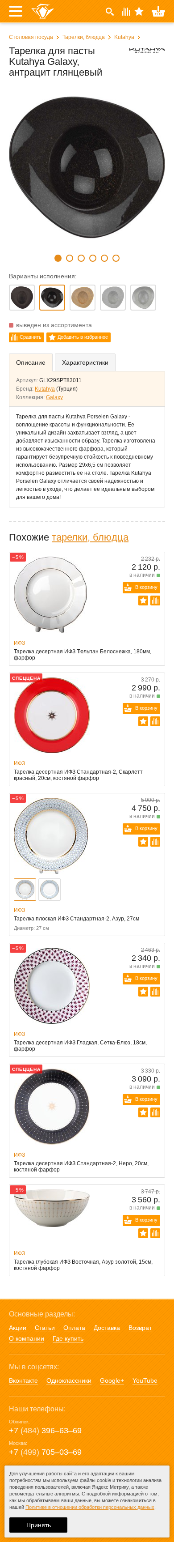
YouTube (145, 1380)
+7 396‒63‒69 (45, 1430)
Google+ (112, 1380)
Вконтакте (23, 1380)
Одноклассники (68, 1380)
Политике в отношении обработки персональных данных (89, 1507)
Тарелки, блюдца (83, 37)
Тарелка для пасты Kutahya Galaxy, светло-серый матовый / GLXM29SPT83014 (113, 298)
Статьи (45, 1327)
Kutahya (124, 37)
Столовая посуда (31, 37)
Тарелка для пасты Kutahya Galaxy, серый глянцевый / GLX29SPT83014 (143, 298)
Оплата (74, 1327)
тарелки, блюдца (90, 537)
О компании (26, 1338)
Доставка (107, 1327)
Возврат (140, 1327)
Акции (17, 1327)
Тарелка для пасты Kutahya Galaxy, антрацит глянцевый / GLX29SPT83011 (52, 298)
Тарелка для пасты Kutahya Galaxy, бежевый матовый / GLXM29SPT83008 (82, 298)
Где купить (68, 1338)
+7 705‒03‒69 (45, 1452)
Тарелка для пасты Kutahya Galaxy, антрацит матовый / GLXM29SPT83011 (22, 298)
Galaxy (54, 397)
